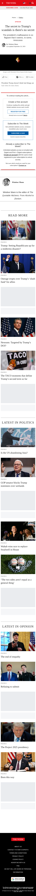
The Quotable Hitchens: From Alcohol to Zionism (18, 195)
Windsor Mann (13, 44)
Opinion (18, 22)
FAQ (18, 866)
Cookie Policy (18, 859)
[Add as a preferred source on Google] (18, 879)
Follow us (21, 77)
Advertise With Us (18, 862)
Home (14, 17)
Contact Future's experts (18, 850)
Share (6, 77)
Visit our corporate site (25, 888)
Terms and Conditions (18, 853)
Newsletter (31, 77)
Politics (21, 17)
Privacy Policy (18, 856)
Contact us (22, 165)
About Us (18, 846)
